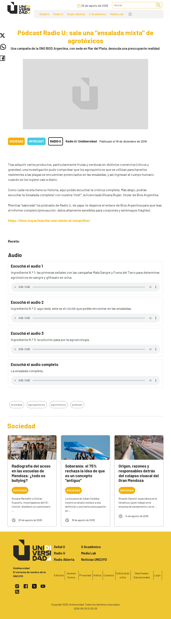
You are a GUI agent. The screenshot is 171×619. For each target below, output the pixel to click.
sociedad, (17, 404)
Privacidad (85, 575)
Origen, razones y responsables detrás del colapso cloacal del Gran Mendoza (139, 473)
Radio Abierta (76, 14)
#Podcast (36, 141)
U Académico (97, 14)
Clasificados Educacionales (142, 575)
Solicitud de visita (122, 575)
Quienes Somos (71, 575)
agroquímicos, (36, 404)
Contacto (109, 575)
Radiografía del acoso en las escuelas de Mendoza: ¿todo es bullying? (31, 473)
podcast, (77, 404)
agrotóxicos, (58, 404)
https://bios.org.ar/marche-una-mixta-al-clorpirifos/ (49, 221)
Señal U (44, 14)
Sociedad (16, 141)
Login (157, 575)
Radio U (58, 14)
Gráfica (97, 575)
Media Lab (117, 14)
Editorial (58, 575)
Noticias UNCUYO (94, 559)
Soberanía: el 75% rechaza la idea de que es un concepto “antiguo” (85, 473)
